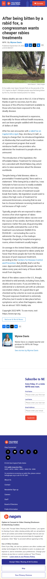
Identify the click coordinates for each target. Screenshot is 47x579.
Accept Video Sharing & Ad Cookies (23, 562)
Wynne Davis (16, 42)
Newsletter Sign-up (11, 490)
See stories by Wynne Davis (26, 350)
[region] (23, 545)
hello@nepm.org (10, 475)
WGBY (6, 469)
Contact (7, 485)
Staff (6, 499)
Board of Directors (11, 504)
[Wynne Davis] (7, 339)
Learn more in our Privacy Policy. (22, 556)
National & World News (14, 319)
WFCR (11, 469)
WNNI (33, 469)
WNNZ (16, 469)
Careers (7, 494)
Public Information (11, 509)
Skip (23, 568)
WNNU (22, 469)
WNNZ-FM (28, 469)
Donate (40, 3)
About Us (8, 480)
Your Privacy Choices (23, 575)
